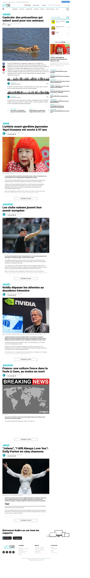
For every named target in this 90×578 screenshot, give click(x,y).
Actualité (21, 9)
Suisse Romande (54, 548)
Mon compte (66, 1)
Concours (36, 9)
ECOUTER (28, 5)
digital (9, 24)
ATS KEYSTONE (11, 134)
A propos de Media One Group (23, 2)
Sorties (42, 9)
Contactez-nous (11, 2)
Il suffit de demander (39, 548)
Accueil (20, 547)
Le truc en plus (54, 552)
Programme (36, 5)
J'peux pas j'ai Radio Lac (39, 550)
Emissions (15, 9)
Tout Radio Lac (38, 552)
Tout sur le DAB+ (50, 9)
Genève (52, 547)
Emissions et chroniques (24, 548)
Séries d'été (29, 9)
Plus (57, 9)
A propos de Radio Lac (23, 551)
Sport (52, 551)
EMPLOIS (20, 554)
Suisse (52, 550)
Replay (44, 5)
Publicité (5, 2)
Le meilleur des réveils (39, 547)
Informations (37, 551)
